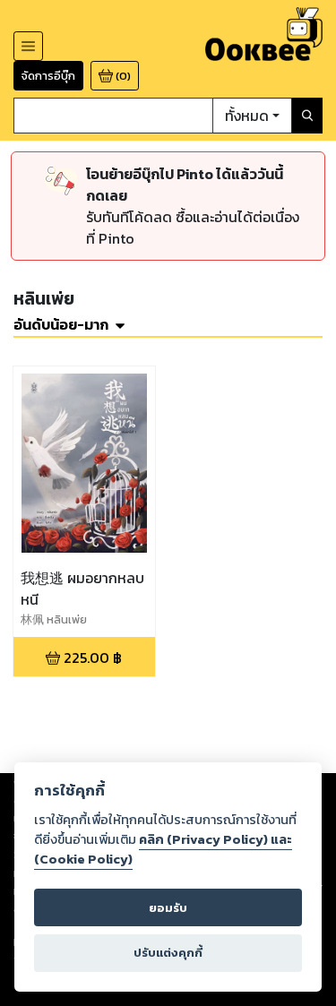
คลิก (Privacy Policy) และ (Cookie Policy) (163, 849)
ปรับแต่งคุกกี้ (168, 952)
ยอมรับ (168, 907)
